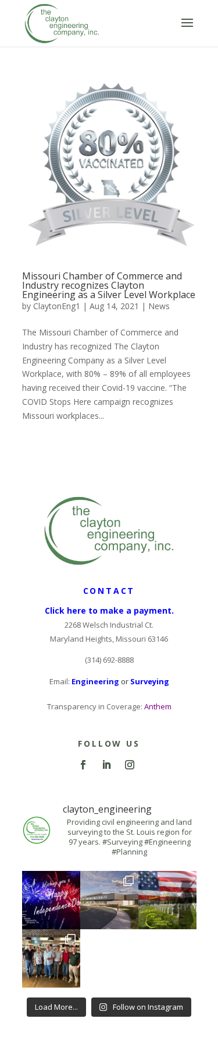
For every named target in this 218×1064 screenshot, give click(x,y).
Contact (109, 590)
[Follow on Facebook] (83, 764)
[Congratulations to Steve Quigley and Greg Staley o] (51, 958)
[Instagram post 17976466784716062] (167, 900)
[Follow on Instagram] (129, 764)
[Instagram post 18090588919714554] (51, 900)
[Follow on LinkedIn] (106, 764)
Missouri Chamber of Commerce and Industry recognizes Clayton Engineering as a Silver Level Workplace (108, 285)
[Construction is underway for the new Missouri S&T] (109, 900)
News (159, 306)
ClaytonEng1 (56, 306)
